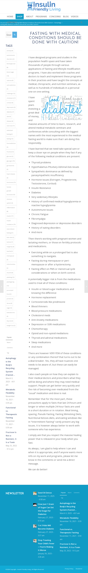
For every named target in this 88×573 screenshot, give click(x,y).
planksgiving (10, 283)
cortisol (10, 103)
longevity (10, 246)
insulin (10, 216)
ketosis (10, 242)
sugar (9, 308)
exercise (10, 126)
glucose (10, 156)
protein (10, 299)
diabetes (10, 112)
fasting (10, 139)
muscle (10, 272)
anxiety (10, 50)
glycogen (11, 161)
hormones (11, 182)
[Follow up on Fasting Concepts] (86, 286)
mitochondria (11, 266)
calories (10, 80)
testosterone (11, 314)
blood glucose (11, 65)
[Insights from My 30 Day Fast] (2, 286)
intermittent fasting (10, 231)
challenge (11, 93)
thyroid (10, 321)
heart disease (11, 176)
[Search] (81, 22)
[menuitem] (10, 16)
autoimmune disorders (11, 57)
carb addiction (11, 87)
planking (10, 277)
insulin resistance (11, 222)
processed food (10, 292)
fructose (10, 152)
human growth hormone (11, 190)
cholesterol (11, 98)
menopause (10, 257)
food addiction (11, 145)
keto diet (10, 237)
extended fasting (10, 132)
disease (10, 121)
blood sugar (10, 74)
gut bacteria (10, 167)
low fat (10, 251)
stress (9, 303)
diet (9, 116)
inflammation (11, 209)
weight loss (11, 325)
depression (11, 107)
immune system (10, 201)
